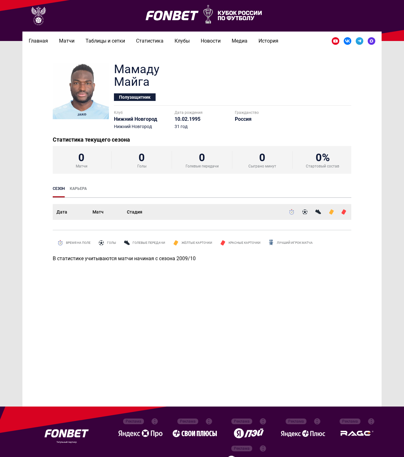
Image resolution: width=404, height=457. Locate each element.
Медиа (239, 41)
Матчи (66, 41)
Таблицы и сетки (105, 41)
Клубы (182, 41)
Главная (38, 41)
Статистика (149, 41)
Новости (211, 41)
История (268, 41)
